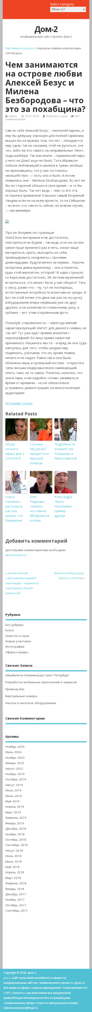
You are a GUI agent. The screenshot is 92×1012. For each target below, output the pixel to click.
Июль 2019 (13, 790)
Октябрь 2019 (15, 779)
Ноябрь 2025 (15, 747)
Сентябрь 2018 (16, 845)
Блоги (9, 630)
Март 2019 (13, 812)
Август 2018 (14, 851)
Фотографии (14, 647)
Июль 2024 (13, 752)
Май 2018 (12, 867)
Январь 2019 (14, 823)
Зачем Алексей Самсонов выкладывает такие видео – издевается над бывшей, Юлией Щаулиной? (22, 583)
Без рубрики (14, 625)
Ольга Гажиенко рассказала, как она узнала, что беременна (14, 508)
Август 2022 (14, 769)
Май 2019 (12, 801)
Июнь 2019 (13, 796)
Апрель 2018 (14, 872)
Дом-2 (46, 29)
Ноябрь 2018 (15, 834)
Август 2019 (14, 785)
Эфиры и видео (16, 652)
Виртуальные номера (21, 696)
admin (13, 116)
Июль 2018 (13, 856)
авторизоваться (15, 555)
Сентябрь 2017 (16, 911)
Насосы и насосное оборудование (30, 703)
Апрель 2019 (14, 807)
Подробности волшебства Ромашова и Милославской (65, 451)
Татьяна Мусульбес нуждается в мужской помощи (39, 453)
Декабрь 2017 (15, 894)
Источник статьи (18, 403)
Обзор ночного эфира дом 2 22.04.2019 (14, 451)
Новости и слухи (57, 116)
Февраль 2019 (15, 818)
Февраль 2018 (15, 883)
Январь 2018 (14, 889)
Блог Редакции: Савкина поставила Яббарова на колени (39, 508)
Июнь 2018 (13, 861)
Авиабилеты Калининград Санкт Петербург (37, 675)
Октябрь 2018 (15, 840)
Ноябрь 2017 (15, 900)
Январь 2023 (14, 763)
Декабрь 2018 (15, 829)
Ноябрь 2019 (15, 774)
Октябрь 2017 (15, 905)
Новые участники (18, 641)
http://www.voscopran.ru (21, 48)
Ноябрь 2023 (15, 758)
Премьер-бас (14, 689)
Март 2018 (13, 878)
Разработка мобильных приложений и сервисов (41, 682)
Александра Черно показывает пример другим (63, 506)
